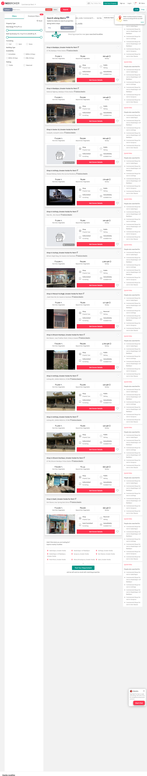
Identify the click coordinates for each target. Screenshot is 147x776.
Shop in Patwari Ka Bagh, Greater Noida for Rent (64, 294)
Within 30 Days (13, 58)
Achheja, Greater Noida (105, 551)
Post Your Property (110, 3)
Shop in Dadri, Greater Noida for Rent (60, 499)
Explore (66, 28)
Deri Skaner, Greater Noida (106, 554)
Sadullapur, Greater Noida (57, 551)
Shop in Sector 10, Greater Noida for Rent (62, 129)
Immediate (11, 54)
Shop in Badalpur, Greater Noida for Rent (62, 47)
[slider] (7, 30)
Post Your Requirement (83, 568)
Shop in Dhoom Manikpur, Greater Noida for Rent (65, 335)
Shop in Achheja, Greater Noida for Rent (61, 170)
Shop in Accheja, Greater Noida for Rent (61, 253)
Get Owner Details (95, 80)
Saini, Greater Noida (104, 559)
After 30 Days (30, 58)
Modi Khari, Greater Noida (57, 559)
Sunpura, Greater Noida (81, 554)
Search (65, 9)
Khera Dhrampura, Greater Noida (84, 559)
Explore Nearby (73, 50)
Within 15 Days (30, 54)
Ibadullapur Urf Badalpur (82, 551)
